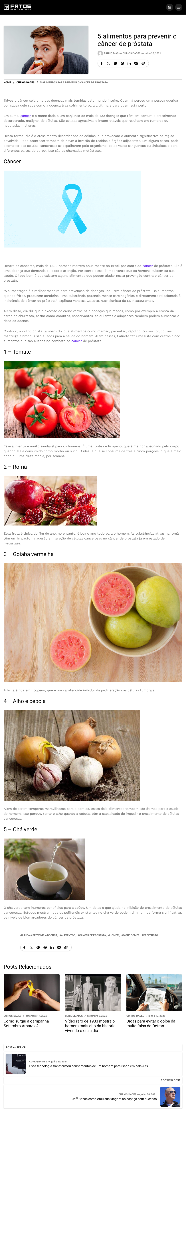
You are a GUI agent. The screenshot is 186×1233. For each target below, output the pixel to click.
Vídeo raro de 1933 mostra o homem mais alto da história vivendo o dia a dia (90, 1026)
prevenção (150, 935)
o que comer (131, 935)
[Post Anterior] (16, 1064)
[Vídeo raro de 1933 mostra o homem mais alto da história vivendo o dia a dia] (93, 992)
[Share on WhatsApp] (115, 63)
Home (7, 82)
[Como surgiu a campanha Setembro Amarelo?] (32, 992)
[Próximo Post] (170, 1097)
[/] (169, 7)
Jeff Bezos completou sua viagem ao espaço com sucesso (114, 1099)
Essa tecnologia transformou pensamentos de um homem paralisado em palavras (88, 1066)
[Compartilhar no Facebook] (101, 63)
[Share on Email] (136, 63)
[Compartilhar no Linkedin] (129, 63)
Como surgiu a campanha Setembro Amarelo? (26, 1023)
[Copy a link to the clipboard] (143, 63)
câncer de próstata (92, 935)
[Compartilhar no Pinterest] (122, 63)
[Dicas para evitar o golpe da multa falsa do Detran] (154, 992)
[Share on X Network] (108, 63)
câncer (25, 116)
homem (114, 935)
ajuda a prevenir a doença (39, 935)
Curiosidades (132, 53)
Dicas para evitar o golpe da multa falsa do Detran (150, 1023)
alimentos (68, 935)
